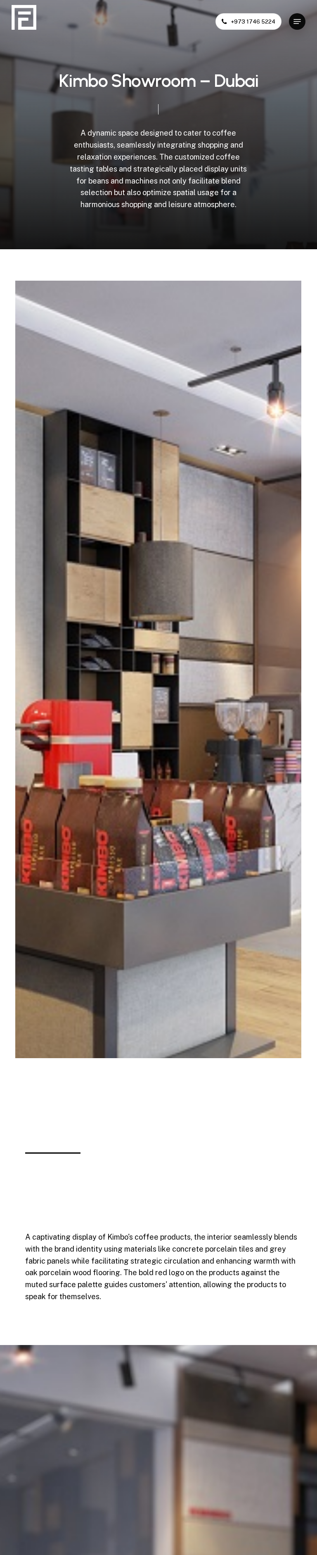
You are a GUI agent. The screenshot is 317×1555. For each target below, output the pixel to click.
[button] (297, 21)
